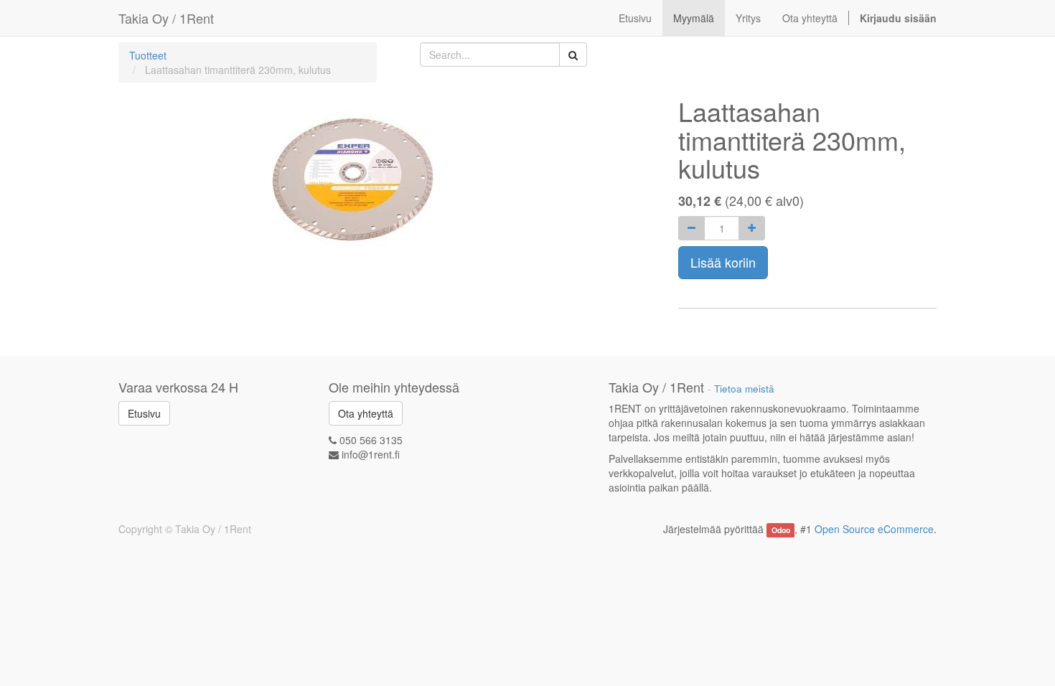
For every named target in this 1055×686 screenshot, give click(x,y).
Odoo (781, 530)
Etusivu (144, 413)
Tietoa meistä (744, 388)
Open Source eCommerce (874, 529)
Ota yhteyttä (365, 413)
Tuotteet (148, 55)
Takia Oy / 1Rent (166, 18)
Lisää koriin (723, 262)
